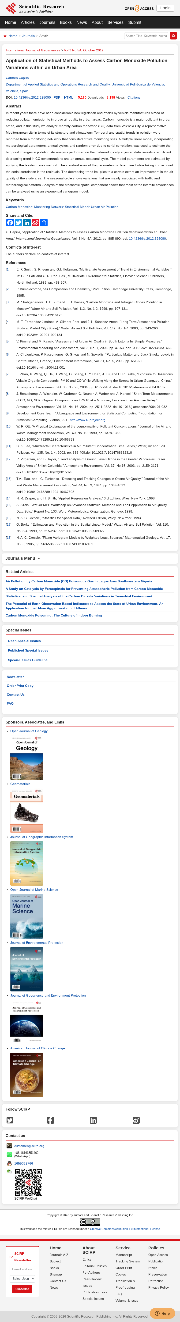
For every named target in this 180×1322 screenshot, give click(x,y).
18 (9, 537)
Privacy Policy (158, 1287)
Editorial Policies (94, 1266)
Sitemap (56, 1274)
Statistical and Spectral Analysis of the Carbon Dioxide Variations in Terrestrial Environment (79, 596)
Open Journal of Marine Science (34, 889)
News (81, 22)
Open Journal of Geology (29, 731)
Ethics (86, 1259)
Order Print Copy (20, 686)
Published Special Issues (28, 650)
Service (123, 1248)
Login (165, 8)
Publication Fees (94, 1292)
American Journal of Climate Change (37, 1048)
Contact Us (16, 694)
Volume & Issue (127, 1300)
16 (9, 518)
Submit (134, 22)
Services (115, 22)
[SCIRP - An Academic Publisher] (35, 8)
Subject (55, 1261)
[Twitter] (10, 1120)
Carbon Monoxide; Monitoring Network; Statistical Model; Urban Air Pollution (62, 207)
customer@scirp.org (29, 1146)
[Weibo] (136, 1120)
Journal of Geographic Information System (41, 837)
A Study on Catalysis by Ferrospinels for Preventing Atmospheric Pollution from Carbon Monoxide (84, 589)
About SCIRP (88, 1250)
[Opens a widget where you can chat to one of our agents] (162, 1314)
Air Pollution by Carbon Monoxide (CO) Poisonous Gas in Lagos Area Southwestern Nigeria (79, 581)
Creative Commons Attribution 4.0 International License (125, 1229)
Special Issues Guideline (28, 660)
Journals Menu (21, 558)
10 (9, 426)
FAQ (10, 703)
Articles (28, 22)
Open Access (158, 1255)
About (97, 22)
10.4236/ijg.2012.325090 (32, 97)
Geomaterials (20, 784)
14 (9, 498)
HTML (68, 97)
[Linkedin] (93, 1120)
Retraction (156, 1281)
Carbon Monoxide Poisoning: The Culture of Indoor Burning (54, 615)
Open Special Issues (24, 641)
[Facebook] (50, 1120)
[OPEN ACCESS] (139, 8)
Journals (47, 22)
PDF (57, 97)
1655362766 (23, 1163)
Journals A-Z (59, 1255)
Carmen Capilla (17, 78)
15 (9, 505)
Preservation (157, 1274)
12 (9, 459)
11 (8, 446)
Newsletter (15, 677)
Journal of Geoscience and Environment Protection (48, 995)
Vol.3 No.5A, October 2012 (84, 50)
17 (9, 524)
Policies (156, 1248)
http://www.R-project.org (87, 420)
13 (9, 479)
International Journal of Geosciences (33, 50)
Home (10, 22)
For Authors (91, 1272)
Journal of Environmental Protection (36, 942)
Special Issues (93, 1299)
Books (66, 22)
